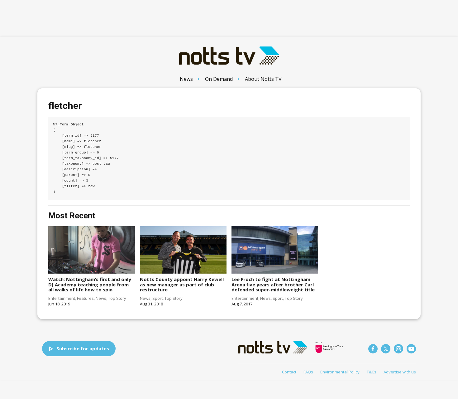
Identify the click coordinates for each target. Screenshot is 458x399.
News (186, 78)
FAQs (308, 372)
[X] (385, 348)
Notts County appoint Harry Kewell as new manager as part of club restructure (182, 284)
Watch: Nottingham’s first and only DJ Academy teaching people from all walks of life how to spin (89, 284)
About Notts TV (263, 78)
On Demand (219, 78)
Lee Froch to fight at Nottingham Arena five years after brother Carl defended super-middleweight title (273, 284)
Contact (289, 372)
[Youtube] (411, 348)
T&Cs (371, 372)
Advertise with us (400, 372)
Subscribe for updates (82, 348)
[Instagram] (398, 348)
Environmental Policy (340, 372)
